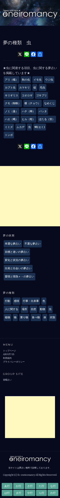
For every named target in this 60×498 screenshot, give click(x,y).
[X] (20, 55)
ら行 (41, 492)
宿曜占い (7, 379)
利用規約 (7, 358)
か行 (18, 486)
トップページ (9, 350)
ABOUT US (8, 354)
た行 (41, 486)
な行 (53, 486)
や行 (30, 492)
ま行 (18, 492)
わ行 (53, 492)
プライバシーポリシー (14, 361)
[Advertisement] (30, 196)
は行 (7, 492)
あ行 (7, 486)
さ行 (30, 486)
